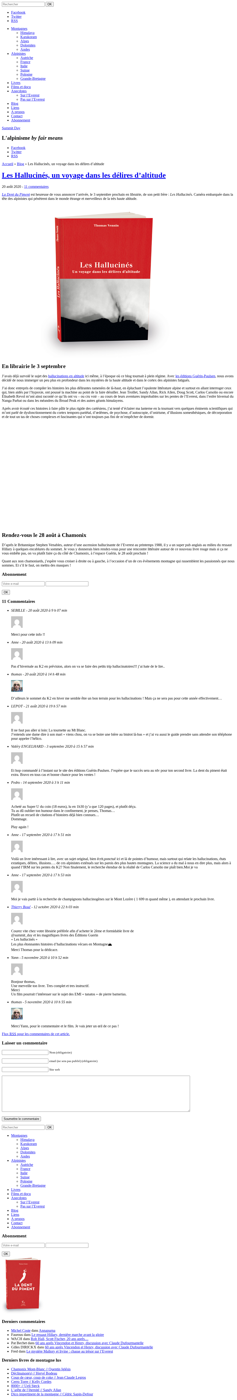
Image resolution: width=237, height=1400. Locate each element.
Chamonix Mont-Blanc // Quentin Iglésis (41, 1369)
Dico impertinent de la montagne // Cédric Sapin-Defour (52, 1394)
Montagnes (19, 29)
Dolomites (27, 45)
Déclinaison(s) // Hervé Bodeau (34, 1373)
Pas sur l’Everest (32, 99)
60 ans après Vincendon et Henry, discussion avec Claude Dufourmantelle (89, 1343)
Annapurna (47, 1330)
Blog (14, 103)
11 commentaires (36, 187)
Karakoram (28, 37)
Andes (25, 49)
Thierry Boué (21, 907)
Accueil (7, 164)
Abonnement (20, 120)
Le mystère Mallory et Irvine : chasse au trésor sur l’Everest (69, 1351)
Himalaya (27, 33)
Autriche (26, 58)
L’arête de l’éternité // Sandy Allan (36, 1390)
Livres (15, 83)
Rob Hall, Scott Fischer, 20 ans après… (59, 1339)
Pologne (26, 74)
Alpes (24, 41)
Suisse (25, 70)
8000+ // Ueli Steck (25, 1386)
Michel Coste (21, 1330)
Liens (15, 108)
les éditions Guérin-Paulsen (195, 376)
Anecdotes (19, 91)
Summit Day (11, 128)
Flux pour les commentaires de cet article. (36, 1034)
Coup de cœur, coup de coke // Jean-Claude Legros (48, 1377)
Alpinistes (18, 54)
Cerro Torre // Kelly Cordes (31, 1382)
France (25, 62)
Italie (24, 66)
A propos (18, 112)
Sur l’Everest (29, 95)
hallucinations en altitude (66, 376)
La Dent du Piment (16, 194)
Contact (16, 116)
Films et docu (21, 87)
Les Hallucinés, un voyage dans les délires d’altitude (84, 175)
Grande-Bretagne (33, 79)
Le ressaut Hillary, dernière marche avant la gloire (67, 1335)
